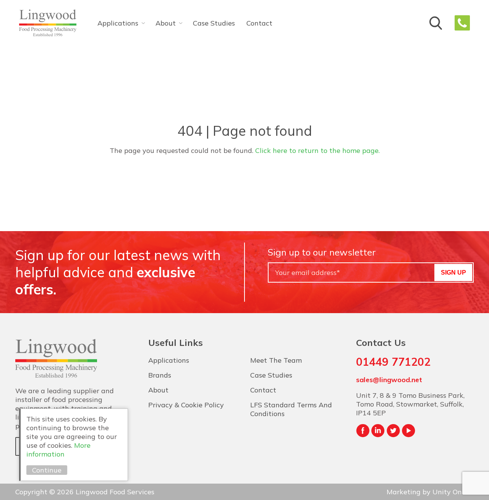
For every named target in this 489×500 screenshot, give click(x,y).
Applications (117, 23)
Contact (259, 23)
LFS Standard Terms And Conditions (291, 409)
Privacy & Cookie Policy (186, 404)
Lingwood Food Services (47, 23)
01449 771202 (393, 361)
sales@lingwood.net (389, 379)
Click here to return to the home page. (317, 150)
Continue (47, 470)
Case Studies (214, 23)
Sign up (453, 272)
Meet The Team (276, 360)
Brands (159, 375)
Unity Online (453, 491)
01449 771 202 (462, 23)
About (165, 23)
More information (58, 449)
